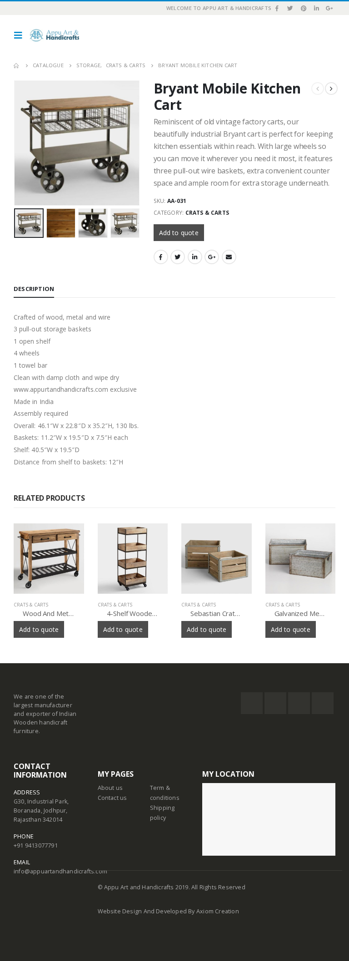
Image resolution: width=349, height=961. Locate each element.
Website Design (121, 911)
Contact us (112, 798)
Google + (211, 257)
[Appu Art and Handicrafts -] (54, 35)
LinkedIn (195, 257)
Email (229, 257)
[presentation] (16, 132)
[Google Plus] (329, 8)
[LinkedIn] (317, 8)
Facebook (161, 257)
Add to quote (179, 232)
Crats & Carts (207, 213)
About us (110, 788)
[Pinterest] (303, 8)
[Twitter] (290, 8)
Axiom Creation (217, 911)
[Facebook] (277, 8)
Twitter (177, 257)
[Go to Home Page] (17, 65)
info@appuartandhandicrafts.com (60, 871)
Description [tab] (34, 289)
